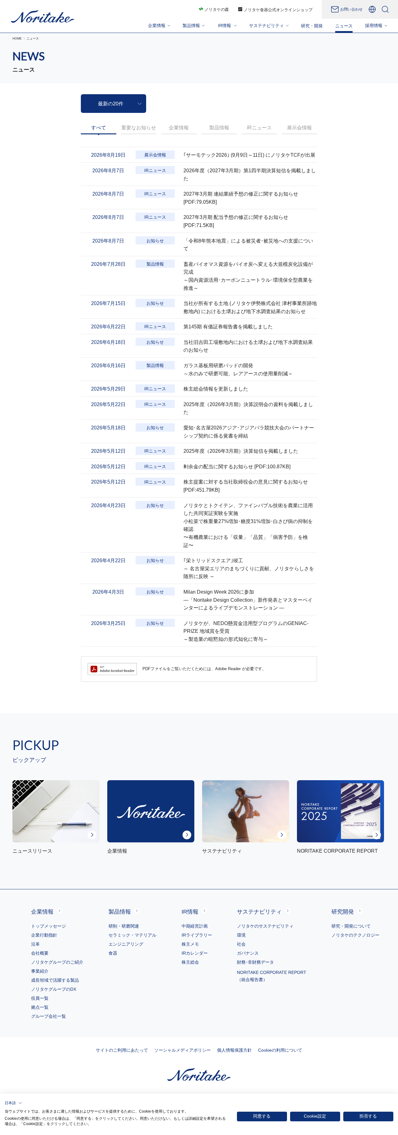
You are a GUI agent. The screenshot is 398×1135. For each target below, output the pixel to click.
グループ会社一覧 (48, 1016)
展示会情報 (299, 127)
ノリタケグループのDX (53, 989)
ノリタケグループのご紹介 (57, 962)
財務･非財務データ (255, 962)
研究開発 (342, 912)
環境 (241, 935)
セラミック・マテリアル (132, 935)
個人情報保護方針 (234, 1050)
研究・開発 (312, 25)
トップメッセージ (48, 926)
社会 (241, 944)
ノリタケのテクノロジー (355, 935)
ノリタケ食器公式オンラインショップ (278, 9)
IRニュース (259, 127)
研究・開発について (351, 926)
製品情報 (219, 127)
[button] (13, 1103)
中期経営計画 (195, 926)
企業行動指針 (44, 935)
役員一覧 (40, 998)
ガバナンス (248, 953)
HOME (17, 38)
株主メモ (190, 944)
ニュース (344, 25)
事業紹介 (40, 971)
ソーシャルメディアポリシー (182, 1050)
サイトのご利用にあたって (122, 1050)
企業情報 (179, 127)
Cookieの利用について (280, 1050)
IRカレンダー (195, 953)
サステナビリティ (259, 912)
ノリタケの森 (217, 9)
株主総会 (190, 962)
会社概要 (40, 953)
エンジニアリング (126, 944)
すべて (98, 127)
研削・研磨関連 (124, 926)
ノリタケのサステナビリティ (265, 926)
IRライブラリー (197, 935)
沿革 (35, 944)
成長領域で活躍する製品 (55, 980)
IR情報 (190, 912)
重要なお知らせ (138, 127)
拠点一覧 (40, 1007)
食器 (113, 953)
